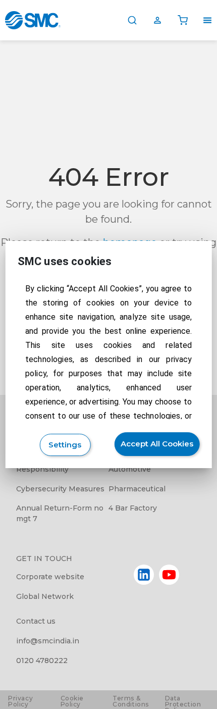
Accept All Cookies (157, 443)
